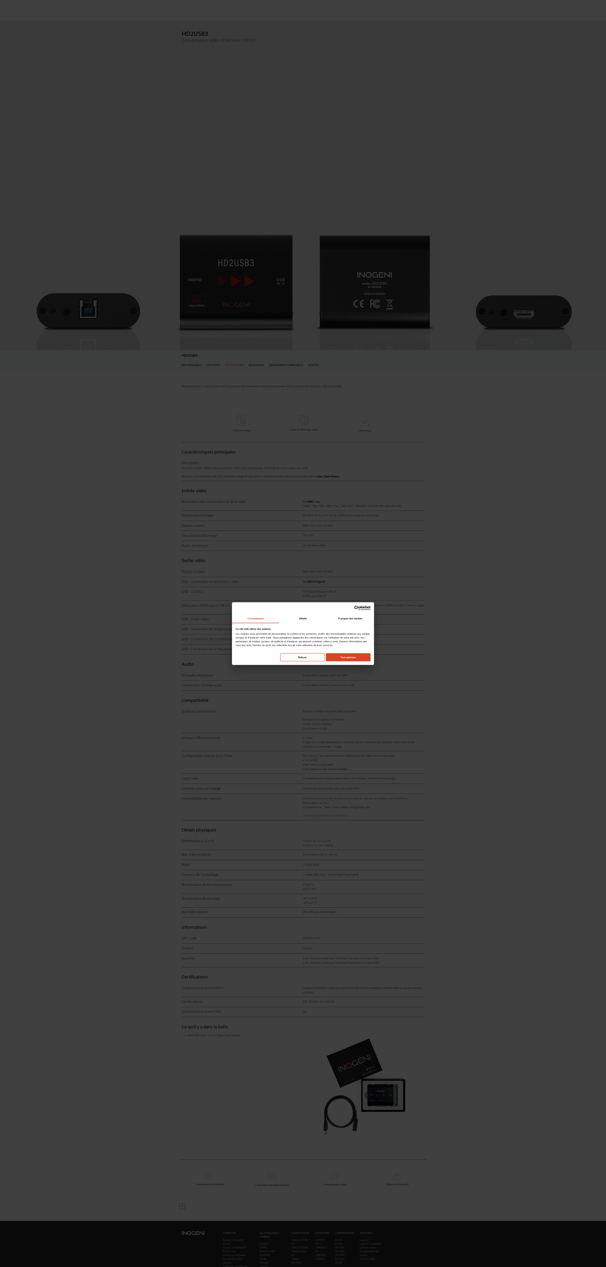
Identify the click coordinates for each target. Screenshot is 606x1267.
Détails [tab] (303, 618)
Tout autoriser (348, 657)
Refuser (302, 657)
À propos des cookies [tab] (350, 618)
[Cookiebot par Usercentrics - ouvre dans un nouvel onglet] (357, 608)
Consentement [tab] (255, 618)
